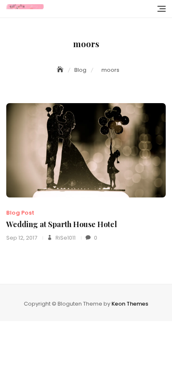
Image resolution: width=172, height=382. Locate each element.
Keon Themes (129, 304)
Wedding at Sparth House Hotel (61, 224)
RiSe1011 (65, 238)
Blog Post (20, 213)
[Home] (61, 70)
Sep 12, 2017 (21, 238)
